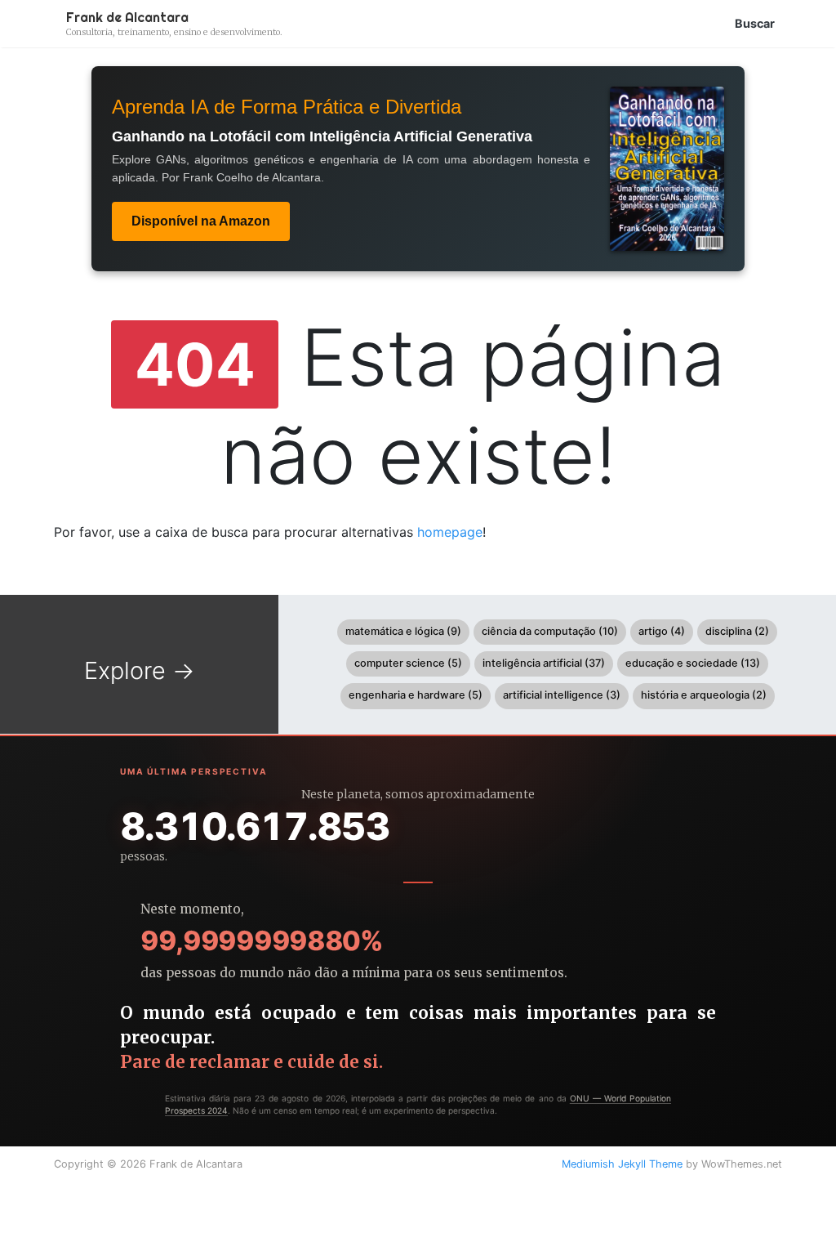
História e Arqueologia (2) (704, 695)
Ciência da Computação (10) (550, 631)
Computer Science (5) (408, 663)
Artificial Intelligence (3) (561, 695)
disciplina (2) (737, 631)
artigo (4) (661, 631)
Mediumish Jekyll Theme (622, 1164)
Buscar (755, 23)
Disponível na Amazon (200, 221)
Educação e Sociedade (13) (692, 663)
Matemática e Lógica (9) (403, 631)
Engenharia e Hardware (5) (415, 695)
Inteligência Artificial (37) (543, 663)
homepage (449, 532)
